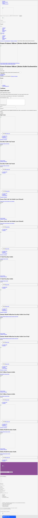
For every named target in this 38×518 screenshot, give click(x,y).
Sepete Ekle (2, 73)
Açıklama (3, 85)
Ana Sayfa (2, 40)
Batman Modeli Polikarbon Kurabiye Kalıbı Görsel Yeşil (9, 316)
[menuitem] (3, 35)
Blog (3, 29)
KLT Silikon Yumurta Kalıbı (4, 374)
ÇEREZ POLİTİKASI (6, 504)
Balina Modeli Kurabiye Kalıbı (5, 431)
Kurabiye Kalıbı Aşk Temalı (4, 143)
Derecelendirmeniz (3, 97)
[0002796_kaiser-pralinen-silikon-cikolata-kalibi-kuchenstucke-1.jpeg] (9, 62)
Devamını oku (7, 133)
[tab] (20, 85)
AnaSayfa (3, 27)
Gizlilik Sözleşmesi (5, 3)
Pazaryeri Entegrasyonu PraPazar (5, 508)
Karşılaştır (2, 75)
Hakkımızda (4, 30)
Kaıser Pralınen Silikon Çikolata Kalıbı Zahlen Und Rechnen (9, 63)
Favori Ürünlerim (5, 2)
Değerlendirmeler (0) (5, 86)
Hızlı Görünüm (4, 137)
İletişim (3, 31)
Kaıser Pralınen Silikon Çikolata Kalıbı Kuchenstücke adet (9, 72)
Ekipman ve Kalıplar (14, 40)
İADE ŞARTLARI (5, 505)
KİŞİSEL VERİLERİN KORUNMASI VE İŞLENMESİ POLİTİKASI (13, 502)
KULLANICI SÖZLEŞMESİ (7, 503)
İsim (1, 106)
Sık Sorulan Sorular (5, 497)
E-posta (1, 108)
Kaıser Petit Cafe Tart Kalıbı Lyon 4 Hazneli (7, 201)
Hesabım (3, 1)
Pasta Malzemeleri (7, 40)
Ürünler (3, 28)
